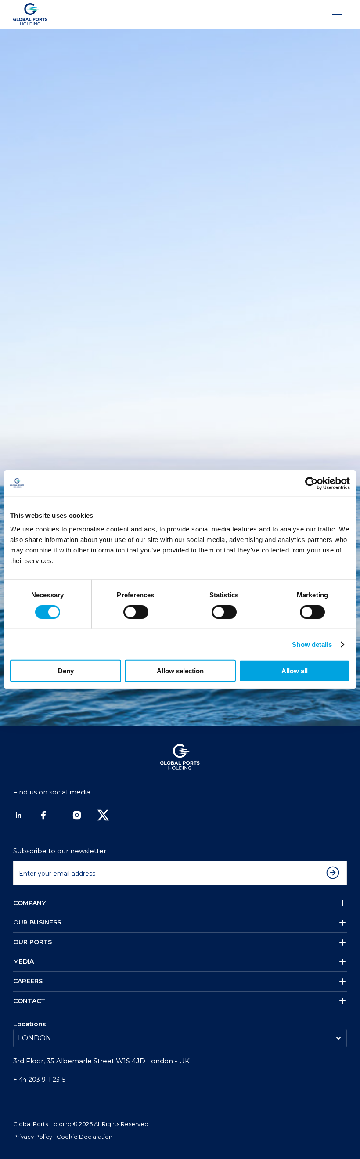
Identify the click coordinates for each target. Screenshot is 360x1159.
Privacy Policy (33, 1136)
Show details (312, 644)
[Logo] (30, 14)
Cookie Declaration (84, 1136)
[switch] (135, 612)
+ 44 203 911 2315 (39, 1079)
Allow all (294, 671)
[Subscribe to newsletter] (335, 872)
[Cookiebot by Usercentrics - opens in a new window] (311, 483)
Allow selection (180, 671)
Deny (66, 671)
